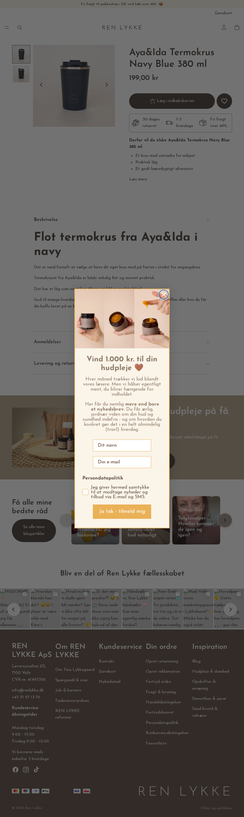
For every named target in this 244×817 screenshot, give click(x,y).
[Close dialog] (163, 294)
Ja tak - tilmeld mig (122, 511)
